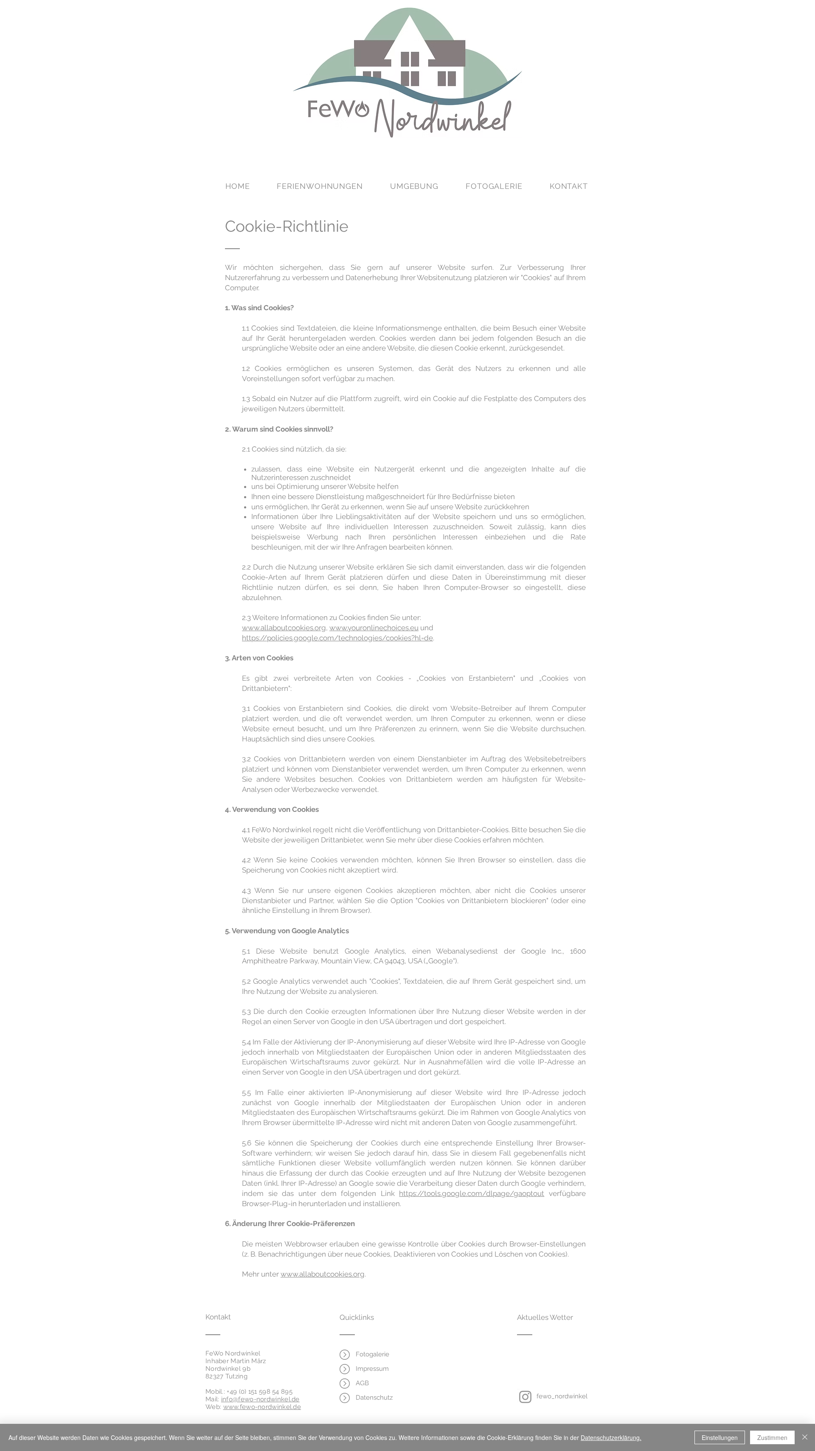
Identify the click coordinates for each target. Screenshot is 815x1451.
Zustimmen (772, 1437)
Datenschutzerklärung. (611, 1437)
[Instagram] (525, 1397)
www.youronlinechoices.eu (374, 627)
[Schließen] (805, 1437)
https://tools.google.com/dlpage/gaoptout (471, 1193)
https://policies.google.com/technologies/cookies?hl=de (337, 638)
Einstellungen (720, 1437)
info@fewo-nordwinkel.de (260, 1399)
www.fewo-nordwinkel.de (262, 1407)
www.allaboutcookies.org (284, 627)
